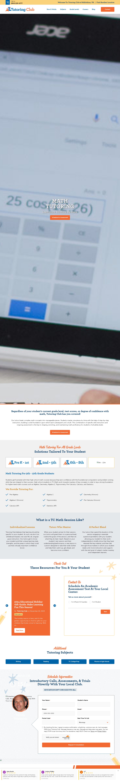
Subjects (63, 9)
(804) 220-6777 (16, 3)
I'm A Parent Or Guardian (79, 602)
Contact (107, 9)
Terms (92, 731)
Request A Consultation (76, 745)
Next (105, 611)
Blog (93, 9)
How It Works (51, 9)
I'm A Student (96, 602)
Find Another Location (105, 2)
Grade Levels (74, 9)
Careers (85, 9)
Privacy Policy (102, 731)
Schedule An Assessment (60, 217)
